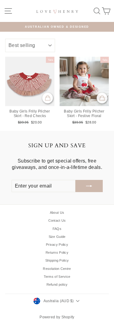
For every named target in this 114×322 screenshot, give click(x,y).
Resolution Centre (57, 268)
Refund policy (57, 284)
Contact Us (57, 220)
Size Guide (57, 236)
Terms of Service (57, 276)
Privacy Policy (57, 244)
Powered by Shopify (57, 317)
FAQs (57, 229)
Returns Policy (57, 252)
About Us (57, 212)
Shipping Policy (57, 260)
